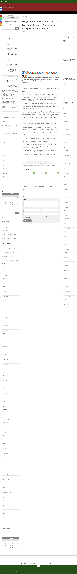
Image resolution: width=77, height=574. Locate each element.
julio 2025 (4, 304)
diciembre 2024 (5, 322)
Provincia (7, 12)
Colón (9, 91)
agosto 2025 (5, 301)
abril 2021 (4, 438)
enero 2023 (5, 383)
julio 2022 (4, 398)
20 (12, 202)
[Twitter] (26, 73)
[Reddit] (28, 73)
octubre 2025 (5, 296)
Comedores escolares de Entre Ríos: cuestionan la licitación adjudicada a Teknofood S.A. (10, 120)
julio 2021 (4, 430)
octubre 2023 (5, 359)
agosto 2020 (5, 459)
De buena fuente (6, 150)
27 (12, 204)
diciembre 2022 (5, 385)
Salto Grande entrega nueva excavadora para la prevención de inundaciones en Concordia (69, 101)
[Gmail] (44, 73)
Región (4, 184)
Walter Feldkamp (52, 165)
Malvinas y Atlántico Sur (7, 163)
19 (10, 202)
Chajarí (3, 91)
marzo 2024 (5, 346)
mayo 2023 (5, 372)
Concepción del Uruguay (7, 93)
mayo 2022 (5, 404)
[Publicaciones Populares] (8, 34)
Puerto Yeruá (11, 106)
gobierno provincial (7, 101)
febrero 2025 (5, 317)
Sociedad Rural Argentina (40, 165)
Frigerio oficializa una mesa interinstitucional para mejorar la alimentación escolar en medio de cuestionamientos (10, 229)
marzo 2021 (5, 440)
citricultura (6, 91)
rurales (35, 165)
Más (35, 12)
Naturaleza (5, 173)
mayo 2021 (5, 435)
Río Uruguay (4, 107)
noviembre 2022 (6, 388)
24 (5, 204)
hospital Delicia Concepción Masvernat (7, 102)
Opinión (4, 176)
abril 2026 (4, 281)
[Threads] (23, 76)
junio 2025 (5, 307)
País (12, 12)
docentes (10, 97)
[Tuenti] (40, 73)
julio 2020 (4, 461)
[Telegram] (49, 73)
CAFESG (16, 90)
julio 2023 (4, 367)
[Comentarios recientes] (12, 34)
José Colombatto (25, 165)
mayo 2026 (5, 278)
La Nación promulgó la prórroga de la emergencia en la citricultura (40, 187)
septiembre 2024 (6, 330)
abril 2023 (4, 375)
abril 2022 (4, 406)
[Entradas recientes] (4, 34)
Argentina (6, 90)
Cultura (4, 147)
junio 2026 (5, 275)
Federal (11, 98)
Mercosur (16, 12)
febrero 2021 (5, 443)
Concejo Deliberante (14, 91)
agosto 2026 (5, 270)
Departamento (5, 152)
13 (12, 201)
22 (17, 202)
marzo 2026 (5, 283)
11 (7, 201)
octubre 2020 (5, 453)
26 (10, 204)
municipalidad (4, 105)
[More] (26, 76)
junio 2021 (5, 432)
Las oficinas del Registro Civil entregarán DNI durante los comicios (52, 187)
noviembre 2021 (6, 419)
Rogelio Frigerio (15, 106)
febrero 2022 (5, 411)
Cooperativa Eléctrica (13, 94)
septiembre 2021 (6, 424)
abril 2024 (4, 343)
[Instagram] (37, 73)
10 (5, 201)
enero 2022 (5, 414)
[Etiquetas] (16, 34)
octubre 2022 (5, 390)
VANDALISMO (47, 165)
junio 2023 (5, 369)
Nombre (25, 207)
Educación (9, 37)
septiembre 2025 (6, 299)
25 (7, 204)
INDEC (6, 103)
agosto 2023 (5, 364)
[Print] (47, 73)
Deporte (30, 12)
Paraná (7, 106)
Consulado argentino (6, 144)
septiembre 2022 (6, 393)
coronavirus (5, 95)
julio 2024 (4, 335)
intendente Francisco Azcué (11, 103)
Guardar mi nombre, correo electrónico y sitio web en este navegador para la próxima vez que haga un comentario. (40, 217)
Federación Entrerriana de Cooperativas (39, 163)
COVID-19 (10, 95)
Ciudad (3, 12)
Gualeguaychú (14, 101)
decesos (7, 97)
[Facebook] (23, 73)
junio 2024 (5, 338)
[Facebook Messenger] (56, 73)
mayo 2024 (5, 341)
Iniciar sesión (5, 523)
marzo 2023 (5, 377)
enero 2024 (5, 351)
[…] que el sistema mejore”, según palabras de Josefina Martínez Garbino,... (12, 80)
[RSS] (54, 73)
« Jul (2, 207)
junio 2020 (5, 464)
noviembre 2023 (6, 356)
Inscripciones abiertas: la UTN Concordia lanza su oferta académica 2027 (12, 39)
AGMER (3, 90)
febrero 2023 (5, 380)
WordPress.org (5, 531)
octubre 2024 (5, 328)
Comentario (25, 199)
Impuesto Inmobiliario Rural (49, 163)
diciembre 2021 (5, 417)
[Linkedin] (30, 73)
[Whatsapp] (35, 73)
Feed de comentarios (6, 528)
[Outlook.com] (42, 73)
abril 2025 (4, 312)
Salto (8, 107)
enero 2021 (5, 445)
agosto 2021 (5, 427)
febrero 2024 (5, 349)
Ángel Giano (3, 110)
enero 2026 (5, 288)
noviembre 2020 (6, 451)
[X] (52, 73)
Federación (7, 98)
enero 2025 (5, 320)
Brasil (14, 90)
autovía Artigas (10, 90)
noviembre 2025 (6, 294)
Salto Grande (12, 107)
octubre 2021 (5, 422)
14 (15, 201)
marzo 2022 (5, 409)
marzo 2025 (5, 315)
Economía (26, 12)
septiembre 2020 (6, 456)
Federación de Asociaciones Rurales (28, 163)
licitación (16, 103)
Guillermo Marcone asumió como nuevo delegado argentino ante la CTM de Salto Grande (13, 47)
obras (5, 106)
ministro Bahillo (30, 165)
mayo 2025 (5, 309)
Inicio (2, 1)
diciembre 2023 (5, 354)
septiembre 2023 (6, 362)
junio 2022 (5, 401)
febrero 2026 (5, 286)
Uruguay (9, 108)
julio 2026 (4, 273)
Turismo (6, 108)
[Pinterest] (33, 73)
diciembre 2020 (5, 448)
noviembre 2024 (6, 325)
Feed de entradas (6, 525)
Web (24, 211)
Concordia (5, 94)
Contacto (6, 1)
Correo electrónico (45, 207)
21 (15, 202)
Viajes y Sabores (6, 186)
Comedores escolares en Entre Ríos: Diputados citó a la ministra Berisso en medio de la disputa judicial (10, 127)
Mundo (21, 12)
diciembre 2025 (5, 291)
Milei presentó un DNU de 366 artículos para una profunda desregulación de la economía (12, 63)
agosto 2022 (5, 396)
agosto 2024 (5, 333)
